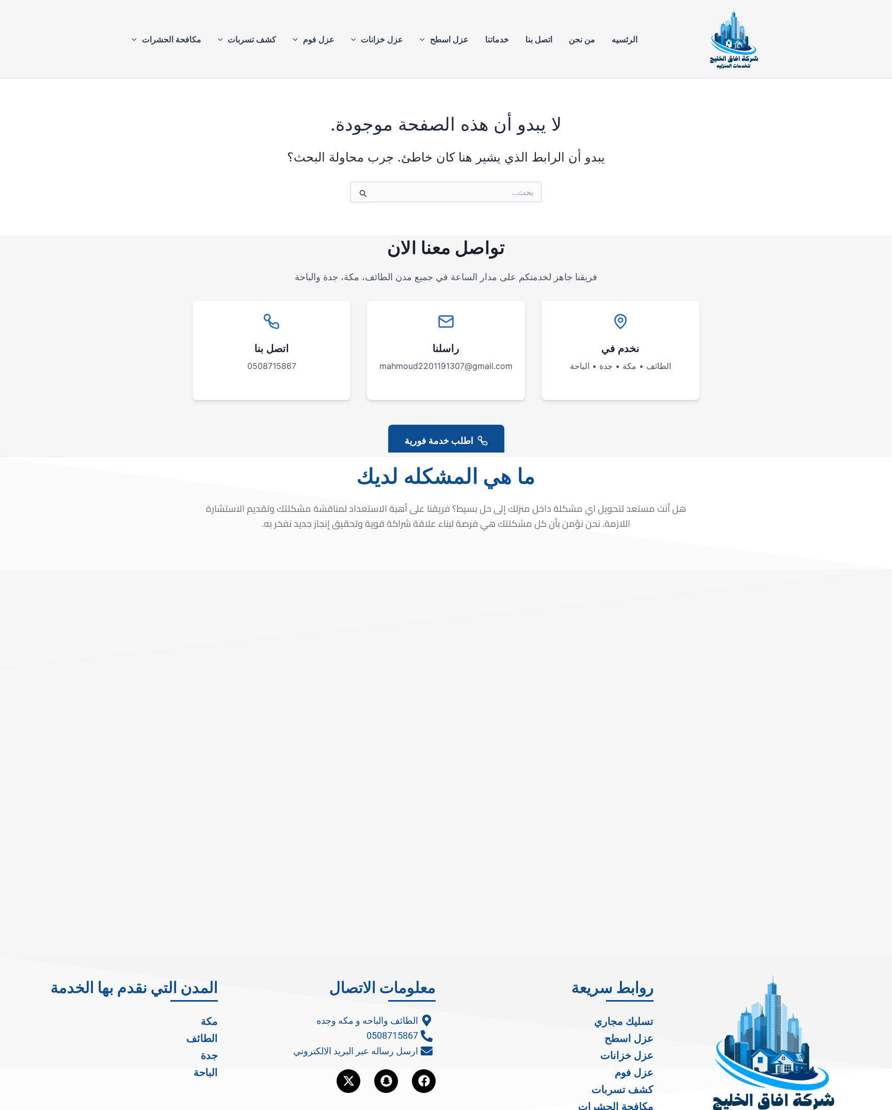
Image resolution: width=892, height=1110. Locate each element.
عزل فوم (318, 39)
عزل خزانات (382, 39)
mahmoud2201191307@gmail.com (446, 366)
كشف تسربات (252, 39)
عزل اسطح (449, 39)
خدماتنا (497, 39)
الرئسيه (625, 39)
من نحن (582, 39)
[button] (425, 39)
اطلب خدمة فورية (439, 440)
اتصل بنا (538, 39)
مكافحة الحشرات (171, 39)
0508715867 (271, 366)
